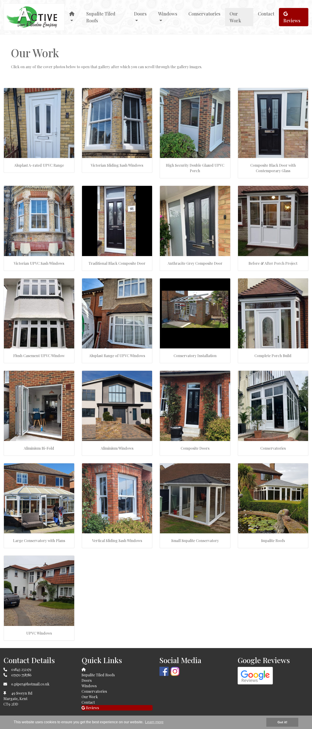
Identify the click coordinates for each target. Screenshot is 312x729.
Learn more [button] (154, 722)
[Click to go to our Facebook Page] (164, 670)
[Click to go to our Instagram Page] (175, 670)
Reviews (291, 20)
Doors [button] (140, 13)
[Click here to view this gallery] (39, 123)
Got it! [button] (282, 722)
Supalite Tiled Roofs (100, 16)
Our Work (235, 16)
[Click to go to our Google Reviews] (255, 675)
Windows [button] (167, 13)
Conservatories (204, 13)
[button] (73, 17)
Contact (266, 13)
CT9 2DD (10, 704)
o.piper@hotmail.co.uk (30, 684)
